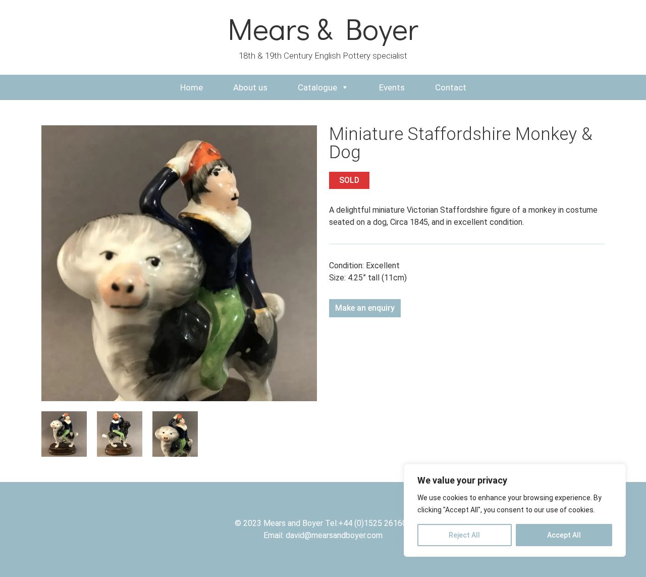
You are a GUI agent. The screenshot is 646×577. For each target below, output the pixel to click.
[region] (515, 510)
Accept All (564, 535)
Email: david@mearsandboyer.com (323, 535)
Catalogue (317, 87)
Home (191, 87)
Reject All (464, 535)
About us (250, 87)
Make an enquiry (365, 308)
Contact (450, 87)
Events (392, 87)
